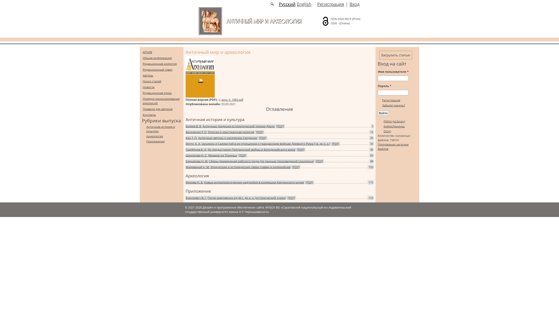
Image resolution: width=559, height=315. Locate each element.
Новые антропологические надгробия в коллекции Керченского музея (254, 182)
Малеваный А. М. (198, 167)
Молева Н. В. (194, 182)
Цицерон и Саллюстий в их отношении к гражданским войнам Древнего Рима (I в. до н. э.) (266, 144)
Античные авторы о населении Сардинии (227, 138)
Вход (355, 4)
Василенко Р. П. (196, 132)
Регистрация (330, 4)
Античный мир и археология (263, 21)
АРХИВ (147, 52)
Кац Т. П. (191, 138)
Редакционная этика (157, 93)
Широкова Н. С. (196, 155)
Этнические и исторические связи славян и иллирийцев (250, 167)
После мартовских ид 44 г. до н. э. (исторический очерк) (246, 198)
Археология (154, 136)
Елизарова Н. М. (197, 161)
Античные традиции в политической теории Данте (238, 126)
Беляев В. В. (194, 126)
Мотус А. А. (193, 144)
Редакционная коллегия (160, 64)
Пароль (384, 86)
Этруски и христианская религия (231, 132)
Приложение (155, 141)
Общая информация (157, 58)
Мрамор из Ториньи (222, 155)
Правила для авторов (158, 109)
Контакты (149, 115)
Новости (149, 87)
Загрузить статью (395, 55)
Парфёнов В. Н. (196, 150)
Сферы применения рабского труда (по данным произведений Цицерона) (261, 161)
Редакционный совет (158, 70)
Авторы (148, 75)
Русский (287, 4)
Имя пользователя (393, 72)
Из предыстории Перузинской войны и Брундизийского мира (251, 150)
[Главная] (210, 21)
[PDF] (280, 126)
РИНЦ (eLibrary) (394, 121)
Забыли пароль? (393, 105)
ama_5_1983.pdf (232, 100)
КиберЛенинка (394, 126)
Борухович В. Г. (196, 198)
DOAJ (387, 131)
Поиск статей (152, 81)
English (304, 4)
